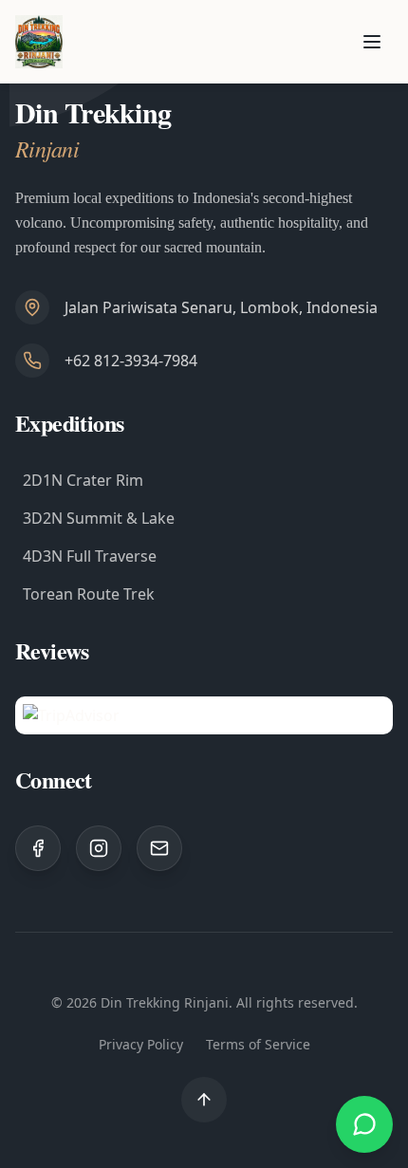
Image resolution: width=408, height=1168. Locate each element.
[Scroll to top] (204, 1099)
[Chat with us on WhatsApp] (364, 1124)
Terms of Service (258, 1044)
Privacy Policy (141, 1044)
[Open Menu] (372, 42)
